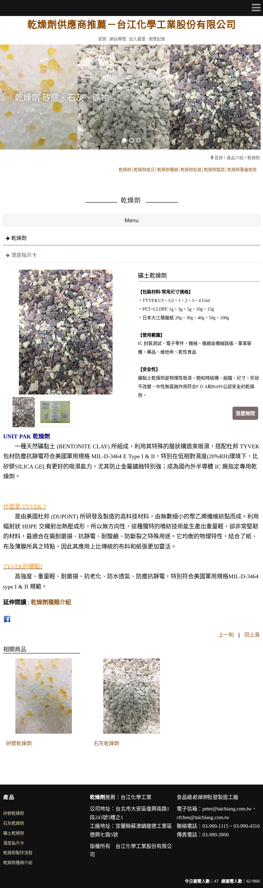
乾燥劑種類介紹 (51, 602)
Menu (131, 220)
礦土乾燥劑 (13, 833)
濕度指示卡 (13, 843)
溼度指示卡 (24, 254)
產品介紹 (235, 157)
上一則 (226, 634)
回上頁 (252, 634)
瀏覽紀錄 (156, 39)
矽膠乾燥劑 (19, 743)
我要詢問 (245, 413)
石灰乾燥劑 (106, 743)
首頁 (219, 157)
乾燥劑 (253, 157)
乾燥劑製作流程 (17, 852)
